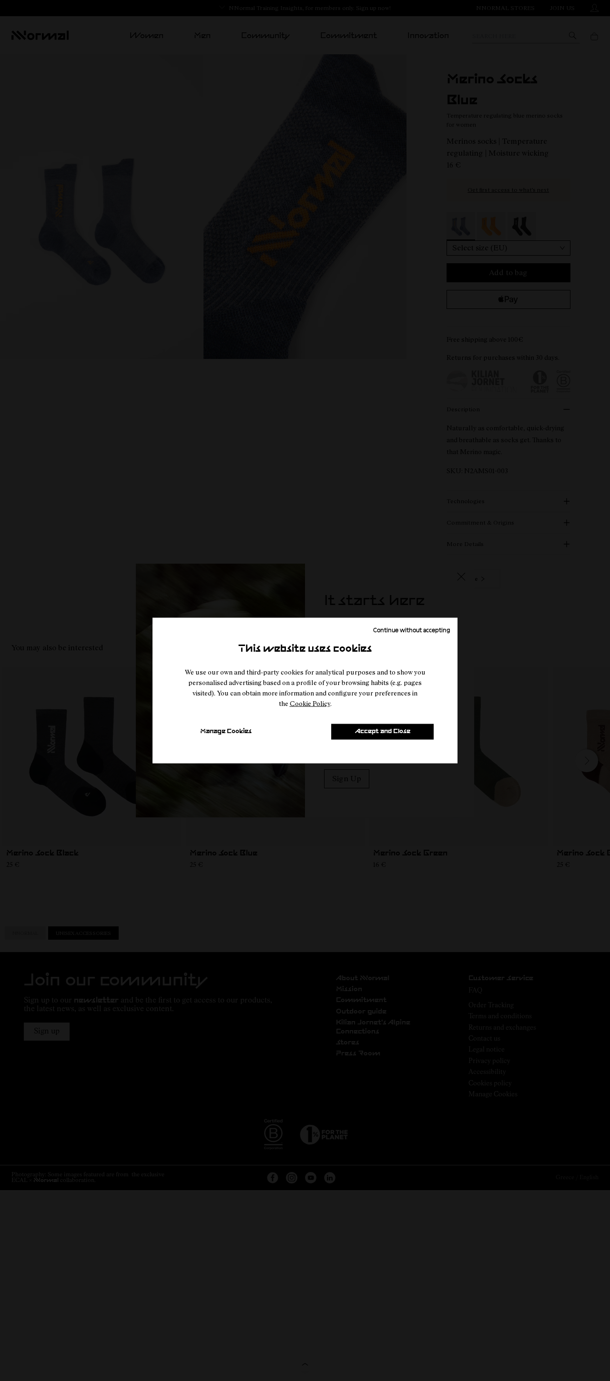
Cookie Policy (310, 703)
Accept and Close (382, 731)
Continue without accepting (411, 629)
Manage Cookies (226, 731)
